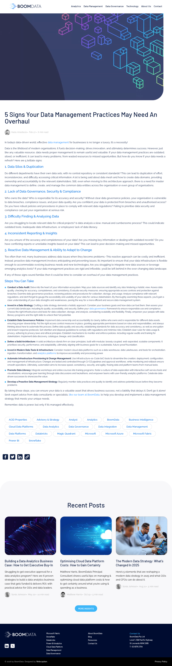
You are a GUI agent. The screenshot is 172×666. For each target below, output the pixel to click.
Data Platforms (17, 433)
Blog (90, 637)
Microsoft (90, 433)
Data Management (93, 6)
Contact (158, 6)
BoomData (113, 419)
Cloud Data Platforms (21, 426)
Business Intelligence (141, 419)
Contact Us (92, 643)
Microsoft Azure (114, 433)
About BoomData (95, 633)
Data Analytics (51, 426)
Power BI (14, 440)
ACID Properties (18, 419)
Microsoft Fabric (142, 433)
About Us (146, 6)
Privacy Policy (161, 662)
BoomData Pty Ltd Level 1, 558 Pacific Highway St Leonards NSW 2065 (141, 639)
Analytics (76, 6)
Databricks (41, 433)
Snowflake (35, 440)
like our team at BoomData (84, 394)
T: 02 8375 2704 (136, 647)
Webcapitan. (41, 662)
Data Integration (107, 426)
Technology (132, 6)
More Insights (86, 608)
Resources (92, 640)
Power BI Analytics (54, 643)
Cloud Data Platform (54, 647)
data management (58, 142)
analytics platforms (46, 353)
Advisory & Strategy (48, 419)
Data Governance (114, 6)
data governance (97, 308)
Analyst (73, 419)
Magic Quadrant (66, 433)
